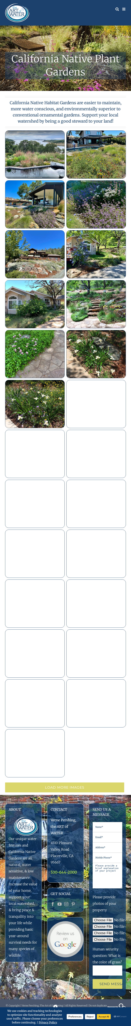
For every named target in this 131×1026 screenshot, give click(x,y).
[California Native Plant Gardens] (65, 58)
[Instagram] (66, 904)
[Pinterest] (73, 904)
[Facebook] (53, 904)
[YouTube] (59, 904)
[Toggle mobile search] (117, 9)
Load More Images (64, 787)
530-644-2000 (64, 872)
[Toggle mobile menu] (124, 9)
